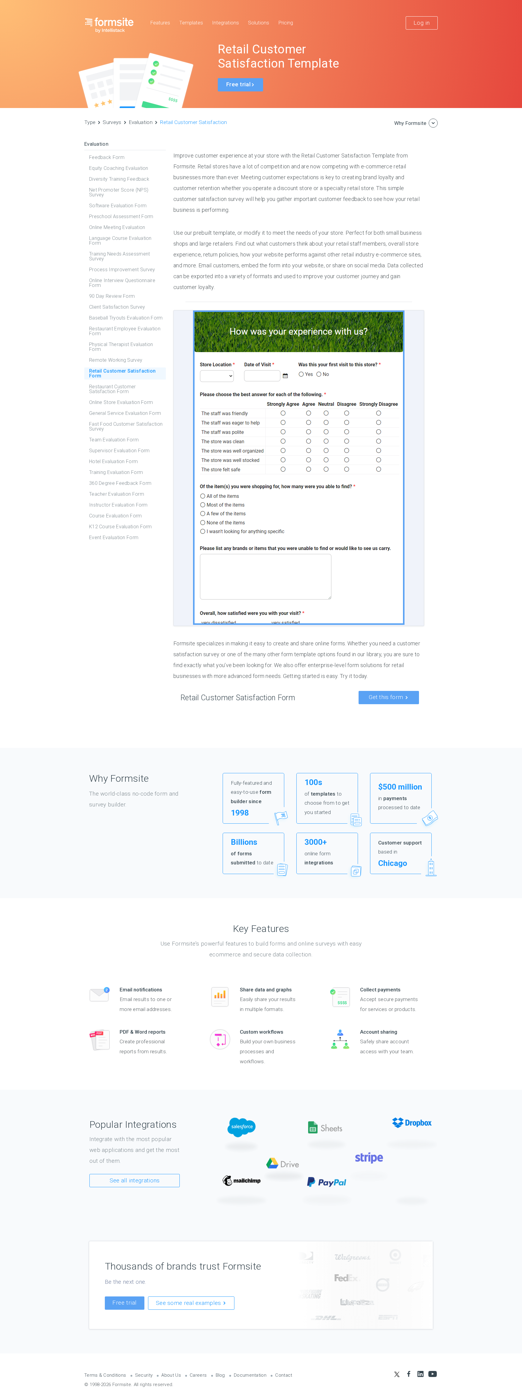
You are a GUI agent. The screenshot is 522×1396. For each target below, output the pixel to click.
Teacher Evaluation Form (116, 494)
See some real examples (189, 1302)
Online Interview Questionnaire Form (122, 283)
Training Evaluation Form (116, 472)
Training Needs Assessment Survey (119, 256)
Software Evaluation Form (118, 205)
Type (89, 122)
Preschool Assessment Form (121, 216)
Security (144, 1375)
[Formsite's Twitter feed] (397, 1374)
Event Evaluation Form (113, 537)
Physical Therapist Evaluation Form (121, 347)
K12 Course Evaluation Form (120, 526)
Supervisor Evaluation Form (119, 450)
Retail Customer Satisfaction (193, 122)
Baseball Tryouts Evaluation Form (126, 318)
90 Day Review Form (112, 296)
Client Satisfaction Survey (117, 307)
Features (160, 23)
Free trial (124, 1302)
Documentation (250, 1375)
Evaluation (141, 122)
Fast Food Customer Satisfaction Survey (126, 426)
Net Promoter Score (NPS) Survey (118, 192)
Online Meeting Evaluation (117, 227)
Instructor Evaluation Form (118, 505)
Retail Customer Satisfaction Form (122, 373)
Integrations (225, 23)
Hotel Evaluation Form (113, 461)
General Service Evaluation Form (125, 413)
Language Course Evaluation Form (120, 240)
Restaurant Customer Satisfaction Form (112, 389)
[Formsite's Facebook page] (408, 1374)
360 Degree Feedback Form (120, 483)
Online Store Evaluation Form (121, 402)
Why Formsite (410, 123)
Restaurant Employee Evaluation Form (124, 331)
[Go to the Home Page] (109, 25)
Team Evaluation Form (114, 440)
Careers (198, 1375)
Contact (283, 1375)
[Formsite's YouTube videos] (432, 1374)
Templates (191, 23)
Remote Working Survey (115, 360)
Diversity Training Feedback (119, 179)
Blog (220, 1375)
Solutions (258, 23)
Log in (422, 22)
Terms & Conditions (105, 1375)
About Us (171, 1375)
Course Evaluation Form (115, 516)
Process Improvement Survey (122, 269)
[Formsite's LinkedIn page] (420, 1374)
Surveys (112, 122)
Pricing (285, 23)
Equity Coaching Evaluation (118, 168)
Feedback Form (106, 157)
